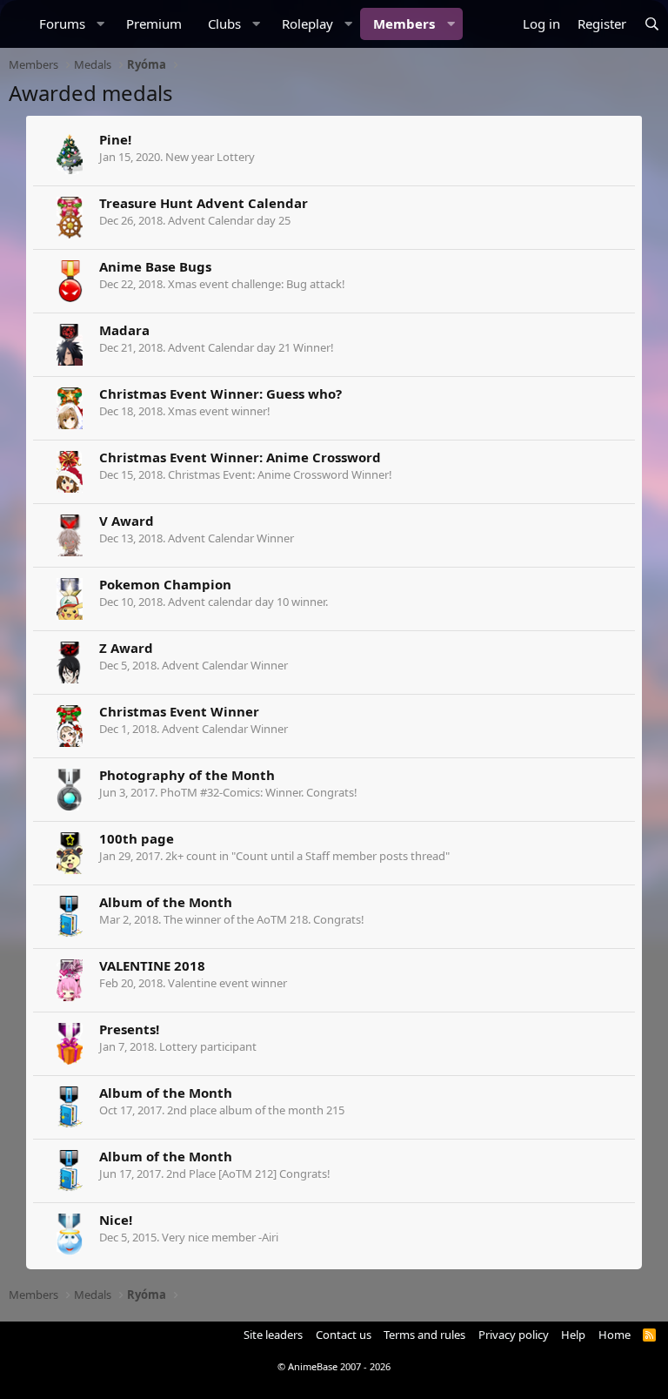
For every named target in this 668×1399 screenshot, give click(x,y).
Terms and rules (424, 1334)
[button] (101, 24)
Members (404, 23)
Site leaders (273, 1334)
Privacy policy (513, 1334)
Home (614, 1334)
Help (573, 1334)
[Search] (651, 24)
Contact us (343, 1334)
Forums (62, 23)
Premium (154, 23)
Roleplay (307, 23)
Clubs (224, 23)
